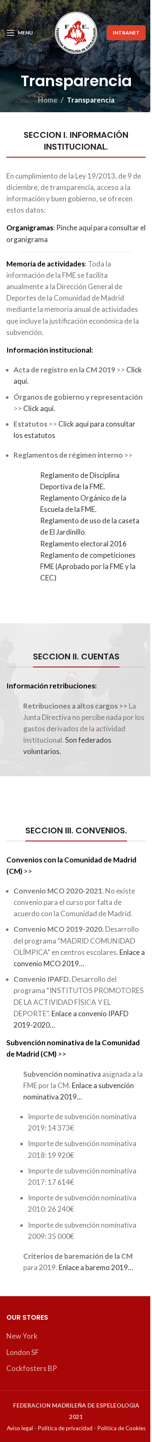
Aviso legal (20, 1428)
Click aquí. (39, 408)
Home (47, 99)
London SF (22, 1352)
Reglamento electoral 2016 (83, 543)
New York (22, 1335)
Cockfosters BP (31, 1368)
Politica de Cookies (121, 1428)
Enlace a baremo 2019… (96, 1267)
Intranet (126, 32)
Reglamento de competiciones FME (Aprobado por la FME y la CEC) (88, 566)
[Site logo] (76, 31)
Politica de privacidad (65, 1428)
